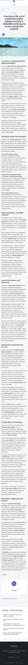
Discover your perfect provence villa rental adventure (13, 629)
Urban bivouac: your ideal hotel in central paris (13, 619)
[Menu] (14, 4)
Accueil (2, 8)
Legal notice (11, 657)
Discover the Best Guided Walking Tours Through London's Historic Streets (12, 633)
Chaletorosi (14, 646)
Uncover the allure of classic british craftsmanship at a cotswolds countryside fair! (14, 624)
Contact (17, 657)
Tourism (7, 8)
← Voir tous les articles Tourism (9, 598)
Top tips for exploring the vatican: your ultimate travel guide (12, 615)
